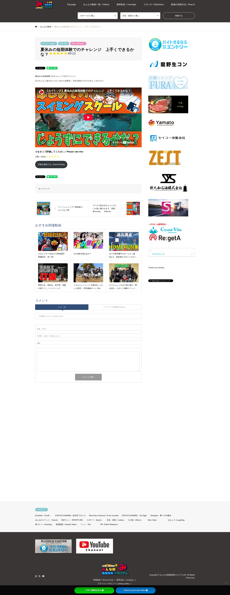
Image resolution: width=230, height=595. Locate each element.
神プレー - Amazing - (44, 524)
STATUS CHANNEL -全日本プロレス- (70, 515)
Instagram (36, 576)
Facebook (43, 576)
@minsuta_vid (158, 254)
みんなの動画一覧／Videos (96, 4)
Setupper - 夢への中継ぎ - (161, 515)
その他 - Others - (135, 520)
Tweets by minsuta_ (156, 267)
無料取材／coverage (126, 4)
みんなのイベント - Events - (47, 520)
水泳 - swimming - (78, 43)
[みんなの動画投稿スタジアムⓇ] (44, 4)
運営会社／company (125, 580)
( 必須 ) (41, 329)
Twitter (39, 576)
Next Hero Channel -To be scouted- (104, 515)
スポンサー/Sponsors (153, 4)
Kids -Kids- (64, 43)
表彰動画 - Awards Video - (67, 524)
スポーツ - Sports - (49, 43)
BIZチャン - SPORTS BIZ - (72, 520)
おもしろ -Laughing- (176, 520)
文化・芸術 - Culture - (116, 520)
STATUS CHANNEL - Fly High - (135, 515)
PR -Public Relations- (109, 524)
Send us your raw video (134, 590)
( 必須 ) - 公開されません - (49, 336)
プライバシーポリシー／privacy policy (113, 584)
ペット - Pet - (86, 524)
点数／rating (40, 156)
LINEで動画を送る (93, 590)
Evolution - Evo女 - (43, 515)
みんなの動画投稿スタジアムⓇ (173, 575)
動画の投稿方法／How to (183, 4)
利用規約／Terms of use (103, 580)
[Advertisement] (167, 385)
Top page (71, 4)
